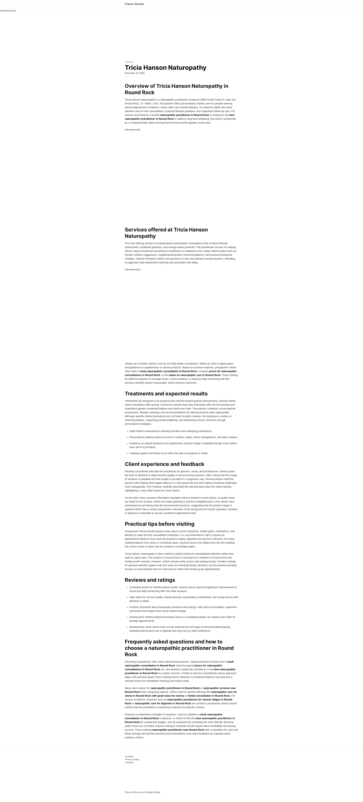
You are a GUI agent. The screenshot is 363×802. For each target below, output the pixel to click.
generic (129, 62)
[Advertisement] (181, 33)
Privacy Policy (132, 759)
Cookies (129, 756)
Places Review (134, 4)
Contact (129, 762)
